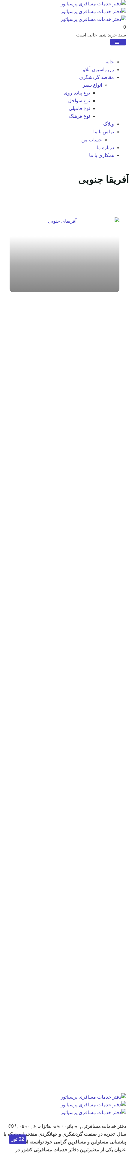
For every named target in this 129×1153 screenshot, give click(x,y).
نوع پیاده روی (77, 92)
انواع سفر (92, 85)
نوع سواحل (79, 100)
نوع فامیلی (79, 108)
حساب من (91, 139)
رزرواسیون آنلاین (97, 69)
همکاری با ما (101, 155)
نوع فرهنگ (79, 116)
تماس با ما (103, 131)
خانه (110, 61)
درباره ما (105, 147)
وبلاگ (108, 123)
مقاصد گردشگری (96, 77)
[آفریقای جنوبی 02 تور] (64, 255)
